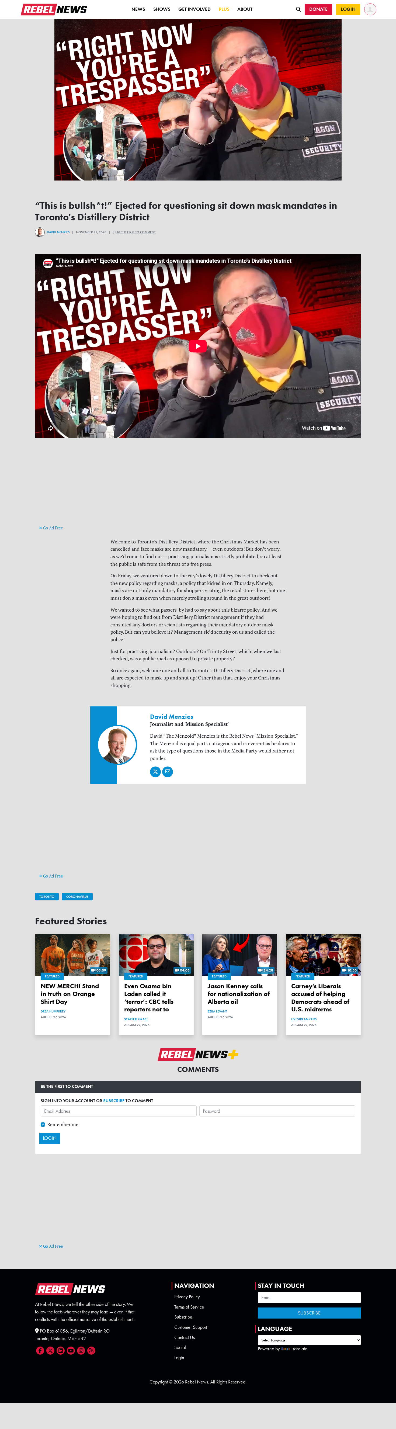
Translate (299, 1348)
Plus (224, 9)
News (138, 9)
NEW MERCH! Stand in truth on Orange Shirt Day (70, 994)
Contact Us (184, 1337)
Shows (162, 9)
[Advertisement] (198, 486)
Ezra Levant (217, 1011)
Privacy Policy (187, 1296)
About (244, 9)
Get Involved (194, 9)
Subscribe (183, 1317)
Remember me (62, 1124)
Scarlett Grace (136, 1019)
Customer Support (190, 1327)
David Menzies (58, 232)
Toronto (46, 896)
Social (180, 1347)
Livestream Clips (304, 1019)
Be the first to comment (135, 232)
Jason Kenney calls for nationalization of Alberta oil (239, 994)
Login (179, 1357)
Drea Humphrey (53, 1011)
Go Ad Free (52, 527)
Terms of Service (189, 1307)
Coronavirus (77, 896)
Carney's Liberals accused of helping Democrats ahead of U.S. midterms (320, 997)
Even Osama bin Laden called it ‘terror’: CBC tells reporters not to (148, 997)
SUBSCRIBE (113, 1101)
